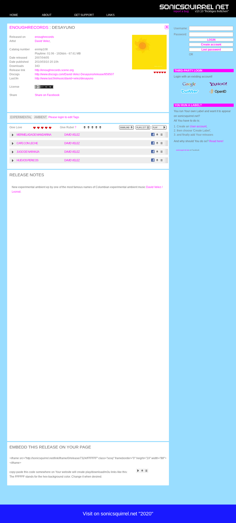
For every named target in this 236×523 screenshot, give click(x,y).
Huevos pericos (27, 160)
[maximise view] (167, 27)
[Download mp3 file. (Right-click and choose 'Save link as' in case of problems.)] (157, 134)
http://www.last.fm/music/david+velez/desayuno (64, 78)
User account (198, 126)
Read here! (216, 141)
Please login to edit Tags (63, 117)
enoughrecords (28, 27)
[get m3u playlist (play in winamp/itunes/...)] (143, 127)
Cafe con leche (27, 143)
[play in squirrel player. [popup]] (159, 127)
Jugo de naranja (28, 151)
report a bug (181, 11)
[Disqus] (85, 257)
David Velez (42, 41)
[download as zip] (126, 127)
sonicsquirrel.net (182, 150)
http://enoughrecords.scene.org (54, 70)
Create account (211, 44)
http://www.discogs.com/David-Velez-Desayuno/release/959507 (74, 74)
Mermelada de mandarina (34, 134)
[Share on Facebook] (153, 134)
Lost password (211, 49)
